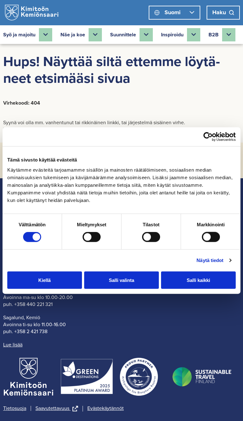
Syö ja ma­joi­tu (19, 34)
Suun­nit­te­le (123, 34)
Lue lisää (12, 344)
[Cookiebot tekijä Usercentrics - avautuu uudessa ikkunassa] (208, 137)
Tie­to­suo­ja (14, 408)
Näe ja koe (72, 34)
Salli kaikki (198, 280)
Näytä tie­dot (209, 260)
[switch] (92, 237)
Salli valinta (121, 280)
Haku (219, 12)
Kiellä (44, 280)
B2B (214, 34)
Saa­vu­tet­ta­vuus (56, 409)
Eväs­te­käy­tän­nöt (105, 408)
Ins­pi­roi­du (172, 34)
